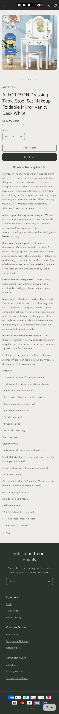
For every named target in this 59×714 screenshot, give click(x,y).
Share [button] (9, 533)
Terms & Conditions (17, 678)
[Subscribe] (49, 581)
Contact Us (12, 634)
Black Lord (32, 708)
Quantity (6, 130)
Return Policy (13, 647)
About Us (11, 665)
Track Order (12, 610)
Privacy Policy (14, 671)
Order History (14, 617)
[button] (3, 5)
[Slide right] (36, 79)
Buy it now (29, 157)
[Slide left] (22, 79)
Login (9, 604)
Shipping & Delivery (17, 641)
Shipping (5, 125)
